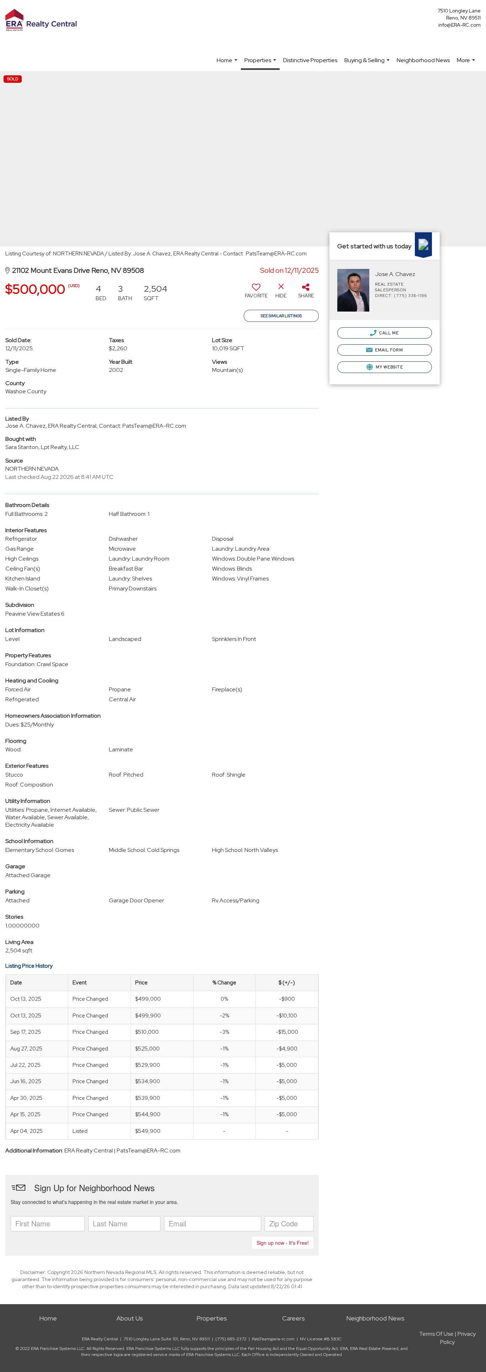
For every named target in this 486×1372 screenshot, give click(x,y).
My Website (389, 366)
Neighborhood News (423, 60)
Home (228, 63)
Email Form (388, 349)
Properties (261, 63)
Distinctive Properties (310, 60)
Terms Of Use (436, 1334)
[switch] (256, 293)
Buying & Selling (367, 63)
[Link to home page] (42, 20)
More (467, 63)
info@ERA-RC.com (459, 25)
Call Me (388, 332)
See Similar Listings (281, 315)
